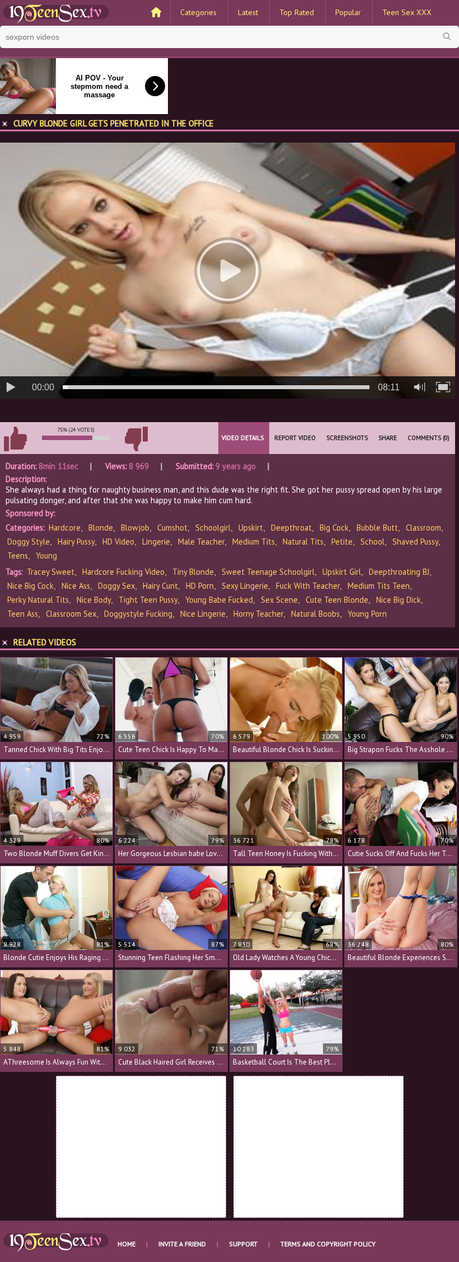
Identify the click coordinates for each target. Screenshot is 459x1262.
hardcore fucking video (123, 571)
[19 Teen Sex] (56, 13)
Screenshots (347, 438)
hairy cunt (160, 585)
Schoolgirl (213, 527)
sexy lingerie (245, 585)
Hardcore (65, 527)
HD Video (118, 541)
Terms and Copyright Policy (328, 1244)
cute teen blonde (337, 599)
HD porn (200, 585)
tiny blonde (193, 571)
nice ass (76, 585)
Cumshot (172, 527)
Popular (348, 12)
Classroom (423, 527)
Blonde (100, 527)
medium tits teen (379, 585)
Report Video (295, 438)
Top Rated (296, 12)
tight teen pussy (148, 599)
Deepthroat (291, 527)
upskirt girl (341, 571)
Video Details (243, 438)
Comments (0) (428, 438)
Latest (248, 12)
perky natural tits (38, 599)
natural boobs (315, 613)
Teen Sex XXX (407, 12)
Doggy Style (28, 541)
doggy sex (116, 585)
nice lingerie (203, 613)
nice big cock (30, 585)
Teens (17, 555)
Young (46, 555)
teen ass (22, 613)
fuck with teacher (308, 585)
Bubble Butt (377, 527)
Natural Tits (303, 541)
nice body (94, 599)
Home (126, 1244)
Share (387, 438)
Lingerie (156, 541)
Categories (198, 12)
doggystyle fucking (138, 613)
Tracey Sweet (50, 571)
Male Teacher (201, 541)
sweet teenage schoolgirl (268, 571)
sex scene (279, 599)
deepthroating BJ (399, 571)
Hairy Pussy (76, 541)
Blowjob (135, 527)
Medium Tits (253, 541)
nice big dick (398, 599)
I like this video (15, 439)
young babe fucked (219, 599)
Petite (342, 541)
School (372, 541)
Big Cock (334, 527)
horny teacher (258, 613)
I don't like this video (136, 439)
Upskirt (250, 527)
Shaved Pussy (415, 541)
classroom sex (71, 613)
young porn (367, 613)
